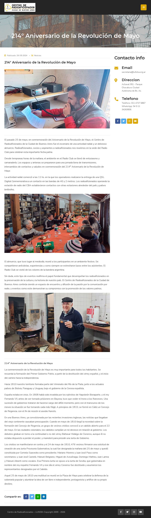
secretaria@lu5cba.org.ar (134, 72)
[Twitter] (123, 121)
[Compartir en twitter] (32, 496)
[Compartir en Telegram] (43, 496)
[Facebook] (117, 121)
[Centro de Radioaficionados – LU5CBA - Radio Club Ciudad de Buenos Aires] (30, 7)
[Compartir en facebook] (26, 496)
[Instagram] (129, 121)
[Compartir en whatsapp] (37, 496)
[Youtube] (135, 121)
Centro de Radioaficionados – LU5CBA (25, 512)
